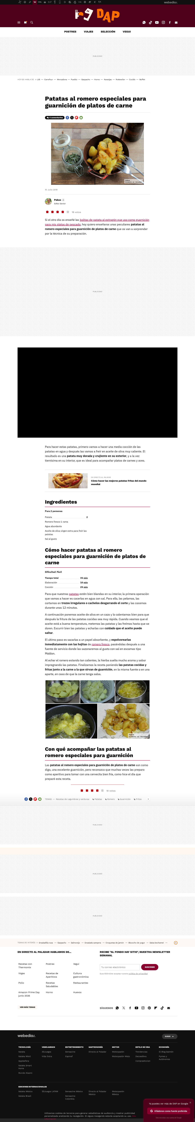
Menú (19, 22)
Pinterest (149, 1007)
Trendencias (141, 1052)
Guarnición (125, 799)
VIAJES (88, 31)
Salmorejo (76, 943)
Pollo (21, 982)
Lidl (38, 79)
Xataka (21, 1052)
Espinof (69, 1056)
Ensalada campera (93, 943)
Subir (167, 1036)
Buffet (142, 79)
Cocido (132, 79)
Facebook (169, 22)
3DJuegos (46, 1052)
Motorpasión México (118, 1092)
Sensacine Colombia (70, 1097)
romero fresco (100, 644)
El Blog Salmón (166, 1052)
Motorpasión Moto (121, 1056)
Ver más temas (27, 1007)
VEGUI (127, 31)
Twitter (72, 117)
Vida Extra (47, 1056)
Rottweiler (120, 79)
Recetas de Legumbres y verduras (72, 799)
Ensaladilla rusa (46, 943)
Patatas (98, 799)
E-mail (176, 22)
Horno (97, 79)
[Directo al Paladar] (97, 15)
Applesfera (23, 1061)
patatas (74, 594)
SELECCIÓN (108, 31)
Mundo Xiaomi (25, 1073)
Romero (111, 799)
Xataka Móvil (24, 1056)
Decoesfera (140, 1056)
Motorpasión (118, 1052)
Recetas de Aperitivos (52, 975)
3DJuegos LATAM (50, 1091)
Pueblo (74, 79)
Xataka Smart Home (25, 1066)
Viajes (21, 973)
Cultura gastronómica (81, 975)
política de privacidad (138, 974)
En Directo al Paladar (101, 477)
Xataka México (25, 1091)
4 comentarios (56, 117)
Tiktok (150, 22)
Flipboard (76, 117)
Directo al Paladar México (97, 1092)
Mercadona (62, 79)
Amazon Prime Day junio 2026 (29, 994)
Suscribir (150, 967)
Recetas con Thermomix (25, 966)
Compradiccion (142, 1061)
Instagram (163, 22)
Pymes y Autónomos (164, 1057)
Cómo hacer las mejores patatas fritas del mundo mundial (118, 482)
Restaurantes (80, 982)
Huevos (77, 992)
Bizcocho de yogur (136, 943)
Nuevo (25, 22)
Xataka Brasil (24, 1096)
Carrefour (48, 79)
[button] (59, 200)
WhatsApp (144, 22)
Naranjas (108, 79)
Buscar (31, 22)
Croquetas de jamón (115, 943)
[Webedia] (26, 1035)
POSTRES (70, 31)
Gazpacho (85, 79)
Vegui (76, 964)
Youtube (157, 22)
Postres (50, 964)
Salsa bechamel (157, 943)
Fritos (138, 799)
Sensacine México (74, 1091)
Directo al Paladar (97, 1052)
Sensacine (70, 1052)
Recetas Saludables (52, 984)
